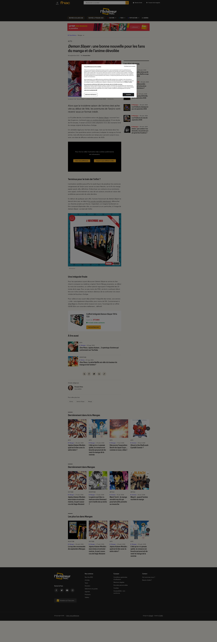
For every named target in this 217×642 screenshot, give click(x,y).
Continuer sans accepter (129, 66)
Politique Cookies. (128, 82)
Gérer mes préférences (90, 94)
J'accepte (128, 94)
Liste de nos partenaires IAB (90, 90)
